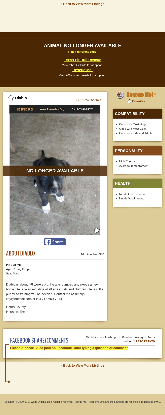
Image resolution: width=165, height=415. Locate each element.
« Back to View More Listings (82, 4)
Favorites (138, 101)
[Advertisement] (82, 19)
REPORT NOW (145, 341)
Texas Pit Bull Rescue (82, 60)
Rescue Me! (82, 70)
